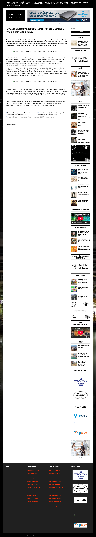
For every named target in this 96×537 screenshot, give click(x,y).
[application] (80, 214)
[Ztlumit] (86, 219)
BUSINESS (85, 2)
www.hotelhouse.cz (32, 494)
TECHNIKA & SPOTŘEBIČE (37, 4)
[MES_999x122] (58, 14)
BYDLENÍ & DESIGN (49, 2)
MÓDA (28, 2)
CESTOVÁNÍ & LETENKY (62, 2)
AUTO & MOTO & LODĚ (22, 4)
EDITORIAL (15, 2)
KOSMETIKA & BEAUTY (52, 4)
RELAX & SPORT (64, 4)
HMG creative (87, 531)
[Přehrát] (72, 219)
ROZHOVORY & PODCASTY (13, 5)
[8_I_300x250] (80, 84)
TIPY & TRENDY (11, 4)
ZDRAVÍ (73, 4)
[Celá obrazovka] (88, 219)
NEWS (8, 2)
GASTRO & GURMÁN (76, 2)
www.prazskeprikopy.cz (55, 497)
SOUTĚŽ (22, 2)
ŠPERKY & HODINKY (37, 2)
